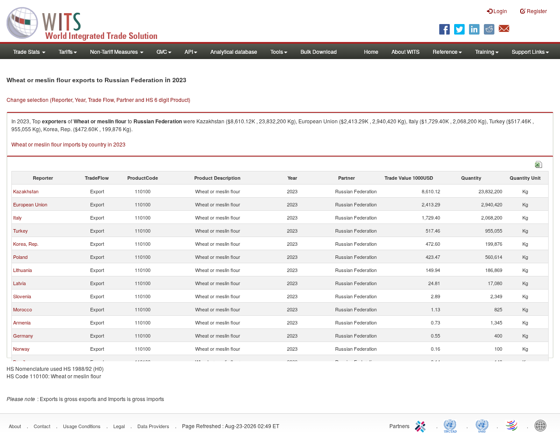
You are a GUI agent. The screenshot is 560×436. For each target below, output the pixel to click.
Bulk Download (319, 51)
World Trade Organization (512, 425)
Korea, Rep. (25, 243)
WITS (87, 22)
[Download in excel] (538, 163)
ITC (421, 425)
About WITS (406, 51)
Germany (23, 335)
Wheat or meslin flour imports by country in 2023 (68, 144)
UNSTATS (482, 425)
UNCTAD (452, 425)
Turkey (20, 230)
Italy (17, 217)
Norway (21, 348)
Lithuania (22, 269)
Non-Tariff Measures (114, 51)
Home (371, 51)
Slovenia (22, 296)
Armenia (22, 322)
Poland (20, 256)
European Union (30, 204)
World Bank (542, 425)
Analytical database (233, 51)
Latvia (19, 282)
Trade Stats (27, 51)
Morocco (22, 309)
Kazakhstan (25, 191)
